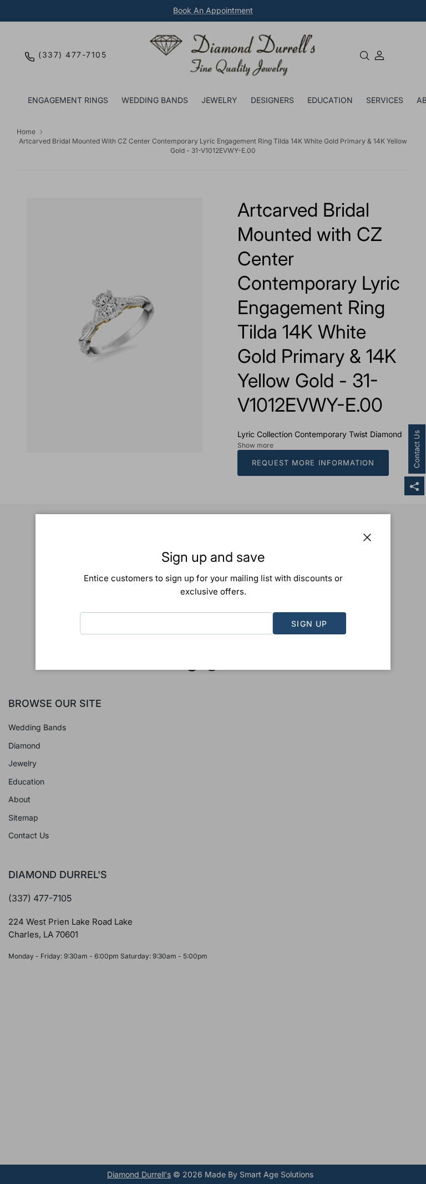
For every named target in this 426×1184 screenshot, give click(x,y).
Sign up (309, 623)
